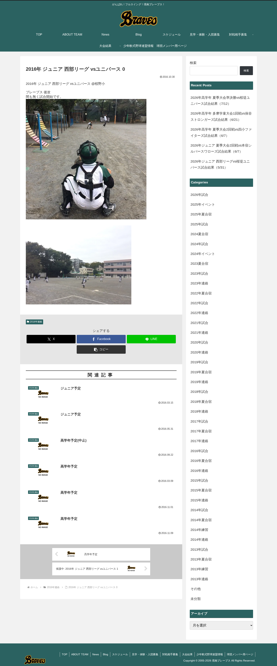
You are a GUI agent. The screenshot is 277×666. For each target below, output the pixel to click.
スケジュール (120, 654)
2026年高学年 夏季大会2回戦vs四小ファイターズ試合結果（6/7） (221, 132)
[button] (101, 349)
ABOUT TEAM (79, 654)
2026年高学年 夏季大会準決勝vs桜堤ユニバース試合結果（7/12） (220, 101)
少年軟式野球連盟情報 (210, 654)
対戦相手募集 (170, 654)
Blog (105, 654)
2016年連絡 (36, 321)
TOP (64, 654)
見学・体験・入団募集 (145, 654)
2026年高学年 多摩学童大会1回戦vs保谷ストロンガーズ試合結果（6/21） (221, 116)
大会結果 (187, 654)
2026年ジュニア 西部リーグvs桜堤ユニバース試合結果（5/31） (220, 164)
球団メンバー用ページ (240, 654)
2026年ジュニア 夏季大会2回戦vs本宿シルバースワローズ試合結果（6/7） (221, 148)
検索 (193, 63)
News (95, 654)
